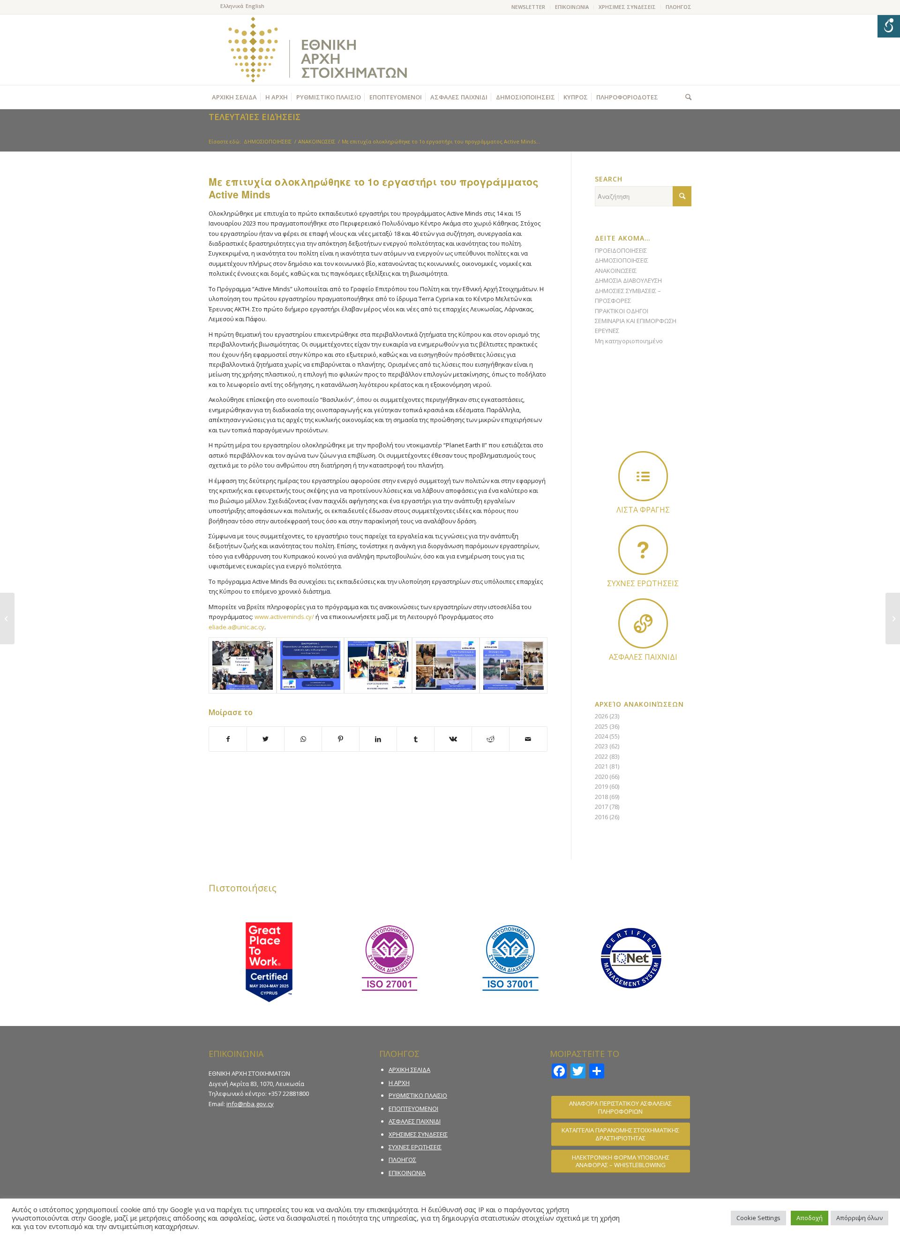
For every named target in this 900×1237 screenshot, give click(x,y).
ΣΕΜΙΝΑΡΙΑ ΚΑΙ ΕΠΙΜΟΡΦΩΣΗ (635, 321)
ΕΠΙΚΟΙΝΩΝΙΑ (572, 6)
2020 (601, 776)
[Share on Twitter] (265, 739)
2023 (601, 746)
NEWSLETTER (528, 6)
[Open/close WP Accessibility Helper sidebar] (889, 26)
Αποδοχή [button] (809, 1218)
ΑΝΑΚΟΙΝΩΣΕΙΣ (616, 270)
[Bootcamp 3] (446, 665)
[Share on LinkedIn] (378, 739)
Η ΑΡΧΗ (399, 1083)
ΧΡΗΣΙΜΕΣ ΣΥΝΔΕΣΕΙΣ (627, 6)
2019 (601, 786)
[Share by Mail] (528, 739)
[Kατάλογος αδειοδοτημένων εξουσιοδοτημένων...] (7, 618)
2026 (601, 716)
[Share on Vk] (453, 739)
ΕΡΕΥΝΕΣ (607, 330)
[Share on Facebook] (228, 739)
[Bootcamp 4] (311, 665)
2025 (601, 726)
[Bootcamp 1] (378, 665)
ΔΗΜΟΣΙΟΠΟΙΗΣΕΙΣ (621, 260)
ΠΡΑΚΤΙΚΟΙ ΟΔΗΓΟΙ (621, 311)
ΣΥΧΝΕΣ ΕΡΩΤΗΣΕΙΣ (415, 1147)
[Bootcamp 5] (243, 665)
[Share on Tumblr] (415, 739)
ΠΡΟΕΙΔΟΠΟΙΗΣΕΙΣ (621, 250)
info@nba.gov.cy (250, 1104)
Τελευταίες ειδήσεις (254, 116)
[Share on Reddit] (490, 739)
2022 (601, 756)
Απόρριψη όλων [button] (859, 1218)
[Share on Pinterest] (340, 739)
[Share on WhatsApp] (303, 739)
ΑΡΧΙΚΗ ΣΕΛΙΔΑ (409, 1069)
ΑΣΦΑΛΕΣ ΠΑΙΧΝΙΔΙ (415, 1121)
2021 (601, 766)
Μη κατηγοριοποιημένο (629, 341)
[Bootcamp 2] (514, 665)
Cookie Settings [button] (758, 1218)
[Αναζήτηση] (686, 97)
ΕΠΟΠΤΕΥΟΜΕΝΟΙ (413, 1108)
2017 (601, 806)
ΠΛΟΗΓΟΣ (678, 6)
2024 (601, 736)
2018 (601, 796)
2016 (601, 817)
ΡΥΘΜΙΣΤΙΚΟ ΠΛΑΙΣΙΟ (418, 1095)
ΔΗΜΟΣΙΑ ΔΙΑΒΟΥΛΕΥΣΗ (628, 280)
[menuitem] (528, 7)
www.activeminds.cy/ (284, 616)
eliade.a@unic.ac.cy (236, 627)
